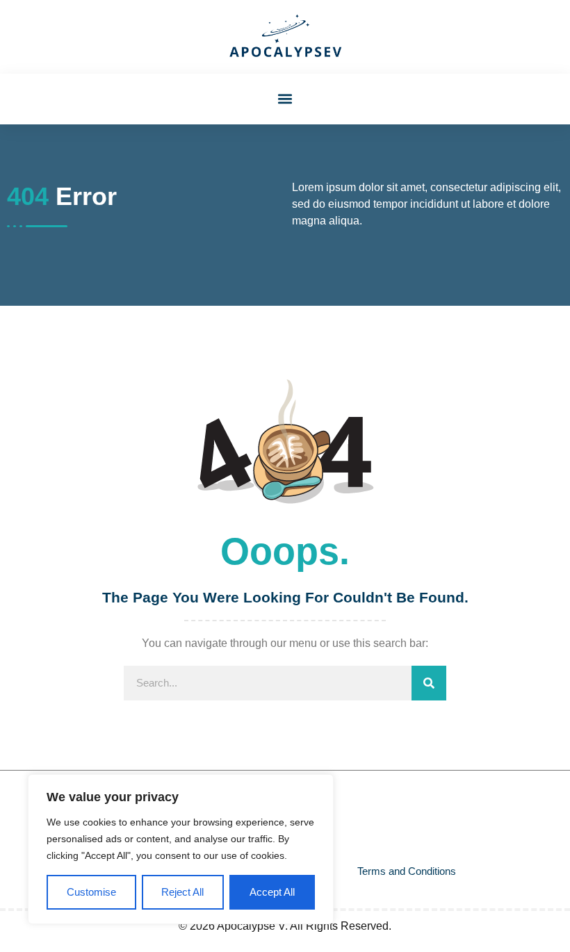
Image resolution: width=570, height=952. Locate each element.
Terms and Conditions (406, 871)
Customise (91, 892)
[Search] (429, 683)
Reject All (182, 892)
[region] (181, 849)
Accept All (272, 892)
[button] (285, 99)
